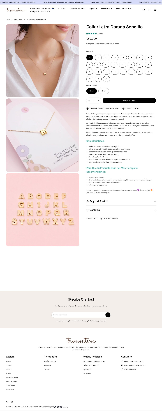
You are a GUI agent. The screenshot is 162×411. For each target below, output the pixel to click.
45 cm (103, 91)
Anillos (8, 373)
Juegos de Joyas (12, 377)
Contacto (47, 365)
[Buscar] (143, 10)
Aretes (8, 361)
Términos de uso (81, 321)
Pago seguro (87, 369)
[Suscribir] (107, 314)
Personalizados (11, 381)
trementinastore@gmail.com (135, 365)
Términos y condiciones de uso (94, 361)
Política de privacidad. (98, 321)
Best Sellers (18, 20)
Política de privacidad (91, 365)
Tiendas (47, 369)
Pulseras (9, 369)
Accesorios (10, 389)
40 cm (91, 91)
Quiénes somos (50, 361)
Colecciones (10, 385)
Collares (9, 365)
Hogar (8, 20)
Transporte (87, 373)
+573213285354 (130, 369)
